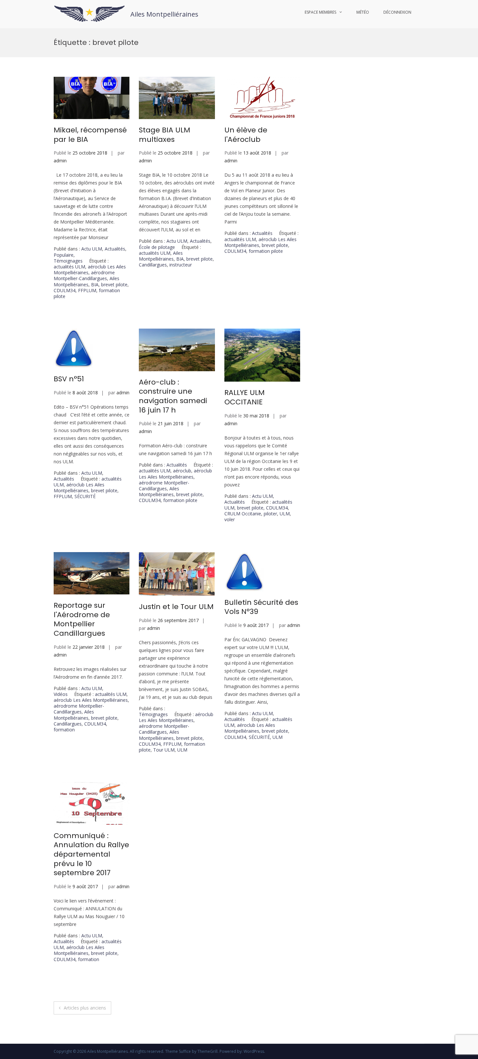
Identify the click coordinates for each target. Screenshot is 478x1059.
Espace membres (320, 12)
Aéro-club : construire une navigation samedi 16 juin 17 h (173, 396)
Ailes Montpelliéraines (164, 14)
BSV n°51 (69, 379)
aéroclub (182, 471)
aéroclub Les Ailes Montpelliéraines (90, 270)
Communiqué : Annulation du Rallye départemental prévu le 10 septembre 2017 (91, 854)
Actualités (115, 249)
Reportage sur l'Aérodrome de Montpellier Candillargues (82, 619)
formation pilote (266, 251)
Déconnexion (397, 12)
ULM (285, 513)
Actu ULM (91, 249)
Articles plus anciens (85, 1008)
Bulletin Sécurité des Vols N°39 (261, 607)
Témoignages (68, 261)
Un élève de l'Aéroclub (245, 134)
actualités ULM (69, 267)
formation (64, 729)
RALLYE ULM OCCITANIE (244, 397)
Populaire (63, 255)
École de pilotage (157, 247)
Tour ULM (164, 750)
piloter (270, 513)
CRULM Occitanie (242, 513)
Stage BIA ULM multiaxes (164, 134)
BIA (95, 284)
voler (229, 519)
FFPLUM (87, 290)
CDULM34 (64, 290)
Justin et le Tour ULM (176, 607)
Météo (362, 12)
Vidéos (61, 694)
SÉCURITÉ (85, 496)
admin (60, 160)
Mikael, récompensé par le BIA (90, 134)
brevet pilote (114, 284)
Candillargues (153, 265)
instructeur (180, 265)
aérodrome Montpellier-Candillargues (84, 275)
